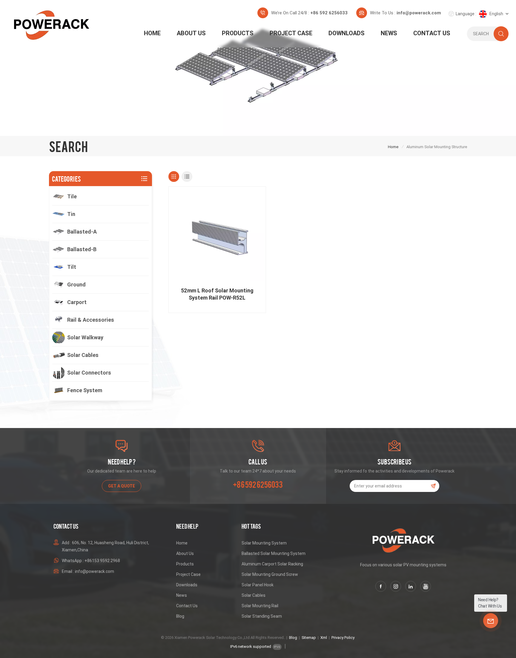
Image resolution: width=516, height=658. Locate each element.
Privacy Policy (342, 637)
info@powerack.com (419, 13)
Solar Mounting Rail (260, 605)
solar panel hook (258, 584)
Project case (188, 574)
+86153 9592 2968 (102, 560)
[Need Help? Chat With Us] (490, 620)
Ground (76, 284)
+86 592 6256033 (329, 13)
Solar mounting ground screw (270, 574)
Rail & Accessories (90, 320)
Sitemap (309, 637)
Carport (77, 302)
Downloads (346, 33)
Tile (72, 196)
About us (191, 33)
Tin (71, 214)
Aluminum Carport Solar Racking (272, 564)
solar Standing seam (262, 616)
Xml (323, 637)
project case (291, 33)
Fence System (84, 390)
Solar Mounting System (264, 543)
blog (180, 616)
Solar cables (83, 355)
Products (238, 33)
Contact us (431, 33)
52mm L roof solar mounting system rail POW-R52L (217, 294)
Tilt (71, 267)
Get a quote (121, 486)
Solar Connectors (89, 372)
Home (152, 33)
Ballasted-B (81, 249)
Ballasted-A (82, 231)
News (389, 33)
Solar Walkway (85, 337)
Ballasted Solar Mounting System (273, 553)
